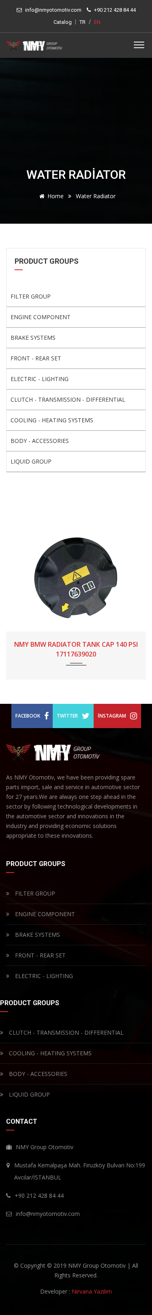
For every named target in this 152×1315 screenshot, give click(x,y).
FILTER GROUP (31, 296)
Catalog (63, 22)
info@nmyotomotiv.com (53, 10)
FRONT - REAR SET (36, 358)
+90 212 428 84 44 (115, 10)
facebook (27, 715)
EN (97, 22)
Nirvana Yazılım (92, 1291)
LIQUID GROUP (31, 461)
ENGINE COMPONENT (41, 317)
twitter (67, 715)
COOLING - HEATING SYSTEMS (52, 420)
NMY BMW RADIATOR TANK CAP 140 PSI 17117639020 (76, 649)
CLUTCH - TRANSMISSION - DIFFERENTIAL (68, 399)
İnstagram (112, 715)
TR (82, 22)
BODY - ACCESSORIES (40, 441)
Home (55, 196)
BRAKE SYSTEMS (33, 337)
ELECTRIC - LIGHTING (40, 379)
